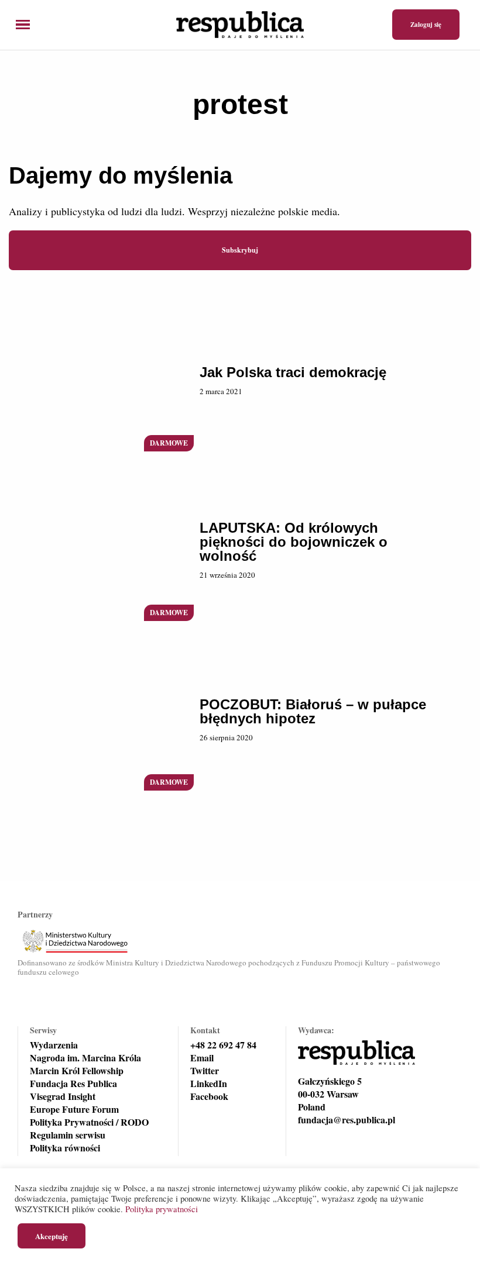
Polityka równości (65, 1148)
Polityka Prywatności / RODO (89, 1122)
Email (202, 1058)
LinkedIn (208, 1083)
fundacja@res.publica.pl (346, 1119)
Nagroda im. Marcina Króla (85, 1058)
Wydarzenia (54, 1045)
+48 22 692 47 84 (223, 1045)
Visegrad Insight (62, 1096)
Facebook (209, 1096)
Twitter (204, 1070)
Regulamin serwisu (67, 1135)
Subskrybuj (240, 250)
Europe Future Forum (74, 1109)
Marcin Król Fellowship (77, 1070)
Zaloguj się (425, 24)
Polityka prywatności (161, 1209)
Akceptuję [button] (51, 1235)
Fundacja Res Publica (73, 1083)
